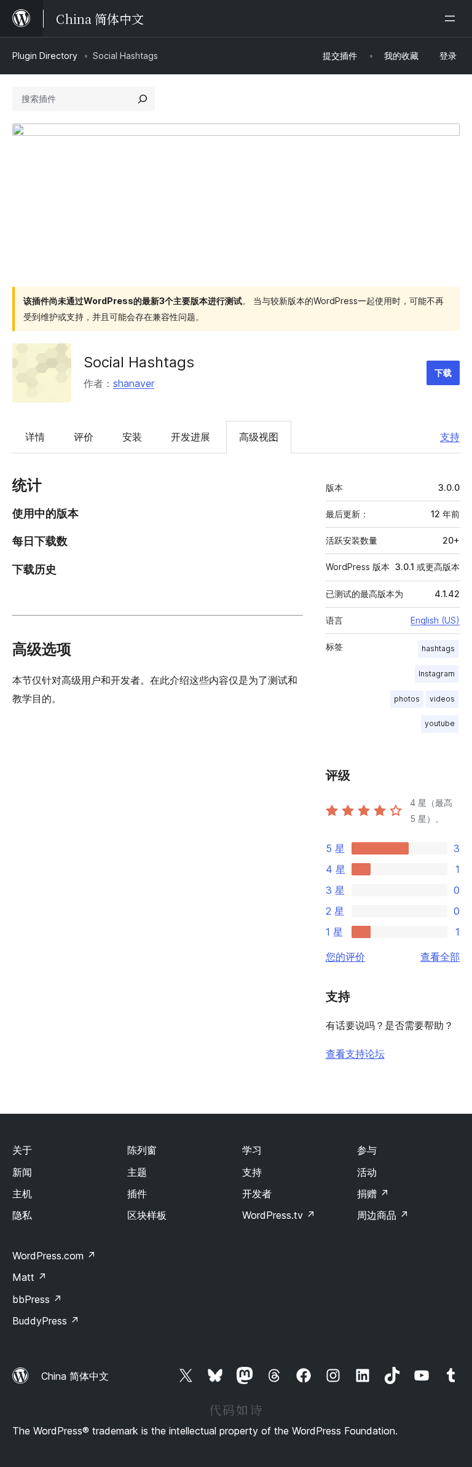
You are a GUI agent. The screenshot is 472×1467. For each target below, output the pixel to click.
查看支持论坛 (355, 1053)
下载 (443, 372)
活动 (367, 1172)
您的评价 (345, 956)
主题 (137, 1172)
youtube (440, 723)
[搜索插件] (142, 99)
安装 (132, 437)
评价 (83, 437)
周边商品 (383, 1215)
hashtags (438, 648)
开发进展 (190, 437)
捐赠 (373, 1193)
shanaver (133, 383)
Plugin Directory (44, 55)
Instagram (437, 673)
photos (407, 698)
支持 (450, 437)
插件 (137, 1193)
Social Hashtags (139, 362)
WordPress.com (54, 1256)
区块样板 (147, 1215)
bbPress (37, 1299)
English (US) (435, 620)
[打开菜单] (452, 18)
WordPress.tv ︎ (278, 1215)
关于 (22, 1150)
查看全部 (440, 956)
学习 (252, 1150)
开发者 (257, 1193)
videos (442, 698)
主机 (22, 1193)
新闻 (22, 1172)
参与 (367, 1150)
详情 (35, 437)
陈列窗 (142, 1150)
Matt (29, 1277)
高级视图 (258, 437)
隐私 (22, 1215)
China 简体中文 (75, 1376)
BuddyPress (45, 1321)
